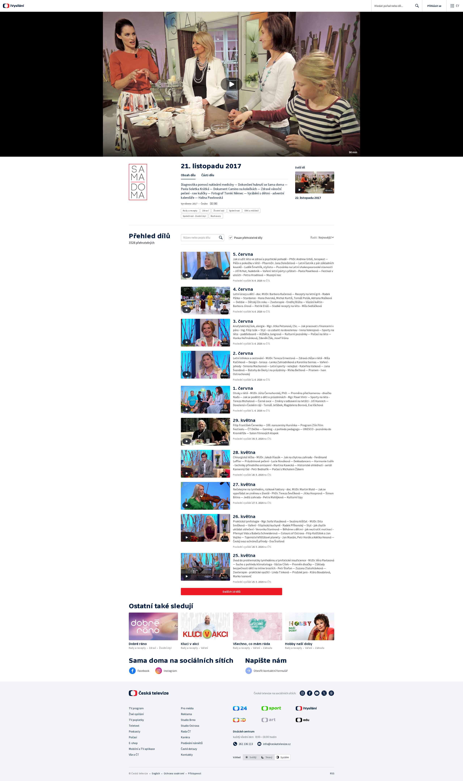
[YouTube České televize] (317, 693)
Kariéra (185, 737)
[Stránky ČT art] (268, 721)
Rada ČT (186, 731)
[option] (251, 757)
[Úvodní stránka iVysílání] (17, 6)
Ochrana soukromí (174, 773)
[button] (231, 84)
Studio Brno (188, 720)
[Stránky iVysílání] (306, 709)
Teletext (134, 725)
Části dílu (207, 175)
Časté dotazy (189, 749)
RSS (332, 773)
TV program (136, 708)
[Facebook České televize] (310, 693)
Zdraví (205, 210)
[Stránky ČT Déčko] (239, 721)
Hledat (417, 6)
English (156, 773)
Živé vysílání (136, 714)
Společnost (234, 210)
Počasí (133, 737)
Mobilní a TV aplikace (142, 749)
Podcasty (134, 731)
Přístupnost (194, 773)
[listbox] (267, 757)
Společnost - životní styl (194, 216)
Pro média (187, 708)
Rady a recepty (190, 210)
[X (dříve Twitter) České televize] (324, 693)
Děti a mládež (251, 210)
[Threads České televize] (331, 693)
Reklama (186, 714)
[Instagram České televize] (302, 693)
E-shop (133, 743)
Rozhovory (216, 216)
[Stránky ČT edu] (302, 721)
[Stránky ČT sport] (271, 709)
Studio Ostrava (190, 725)
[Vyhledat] (221, 237)
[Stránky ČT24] (240, 709)
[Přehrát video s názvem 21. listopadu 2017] (231, 84)
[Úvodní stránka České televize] (149, 693)
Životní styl (218, 210)
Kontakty (187, 754)
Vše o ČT (134, 754)
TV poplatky (136, 720)
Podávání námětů (192, 743)
